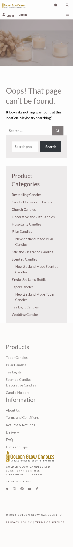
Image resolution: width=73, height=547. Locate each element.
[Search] (57, 130)
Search (50, 147)
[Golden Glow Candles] (14, 5)
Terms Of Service (50, 522)
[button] (67, 5)
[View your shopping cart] (56, 5)
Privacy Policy (19, 522)
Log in (23, 14)
